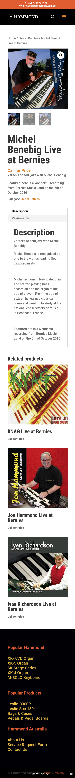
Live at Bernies (28, 38)
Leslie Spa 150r (21, 708)
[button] (60, 55)
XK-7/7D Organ (21, 658)
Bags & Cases (20, 713)
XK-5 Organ (18, 663)
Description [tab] (20, 211)
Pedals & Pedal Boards (28, 718)
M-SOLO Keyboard (24, 677)
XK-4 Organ (18, 672)
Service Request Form (27, 744)
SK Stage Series (22, 668)
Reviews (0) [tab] (20, 218)
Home (12, 38)
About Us (16, 739)
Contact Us (17, 749)
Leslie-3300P (19, 703)
